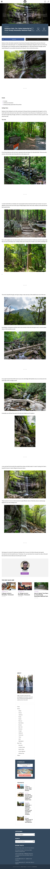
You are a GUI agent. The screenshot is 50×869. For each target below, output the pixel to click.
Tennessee (6, 26)
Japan (26, 785)
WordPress (34, 866)
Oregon (20, 731)
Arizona (20, 712)
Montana (20, 729)
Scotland (27, 802)
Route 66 (20, 745)
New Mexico (21, 722)
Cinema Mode (44, 30)
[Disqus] (25, 617)
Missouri (20, 720)
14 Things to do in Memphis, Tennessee (24, 594)
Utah (20, 739)
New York (20, 726)
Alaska (20, 710)
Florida (20, 716)
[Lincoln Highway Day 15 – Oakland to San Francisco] (20, 818)
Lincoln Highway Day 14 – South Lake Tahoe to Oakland (24, 863)
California (20, 714)
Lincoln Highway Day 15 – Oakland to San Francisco (29, 820)
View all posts (25, 573)
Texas (20, 737)
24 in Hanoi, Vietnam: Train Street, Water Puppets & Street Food (28, 797)
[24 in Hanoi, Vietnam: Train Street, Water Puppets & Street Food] (20, 794)
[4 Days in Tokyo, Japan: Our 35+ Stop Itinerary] (20, 786)
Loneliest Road (22, 747)
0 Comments (32, 30)
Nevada (20, 724)
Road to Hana (21, 749)
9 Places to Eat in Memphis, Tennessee (8, 594)
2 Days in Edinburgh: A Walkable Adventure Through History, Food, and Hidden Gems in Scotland (28, 809)
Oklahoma (21, 733)
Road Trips (19, 743)
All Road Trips (21, 753)
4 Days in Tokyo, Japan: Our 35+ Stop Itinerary (28, 788)
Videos (18, 755)
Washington (21, 741)
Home (18, 706)
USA (7, 591)
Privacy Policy (24, 866)
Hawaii (20, 718)
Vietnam (26, 793)
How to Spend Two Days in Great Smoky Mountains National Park (41, 595)
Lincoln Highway (22, 751)
